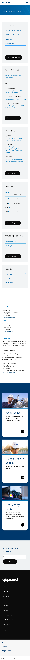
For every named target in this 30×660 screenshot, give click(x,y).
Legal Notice (6, 651)
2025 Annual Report (10, 241)
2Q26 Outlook (8, 39)
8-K (9, 199)
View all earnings (12, 57)
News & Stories (7, 615)
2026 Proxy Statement (11, 246)
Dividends (7, 278)
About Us (5, 587)
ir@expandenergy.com (8, 318)
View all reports (11, 256)
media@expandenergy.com (10, 331)
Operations (6, 591)
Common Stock (9, 274)
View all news (11, 173)
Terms (4, 647)
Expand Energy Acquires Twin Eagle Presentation (13, 77)
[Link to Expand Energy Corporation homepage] (6, 2)
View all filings (11, 223)
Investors (5, 601)
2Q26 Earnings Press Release (13, 31)
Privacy (4, 643)
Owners (5, 605)
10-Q (9, 207)
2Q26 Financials (9, 43)
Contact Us (6, 624)
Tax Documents (9, 282)
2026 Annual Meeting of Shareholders (15, 99)
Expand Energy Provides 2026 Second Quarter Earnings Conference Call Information (15, 161)
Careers (5, 610)
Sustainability (7, 596)
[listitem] (3, 630)
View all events (11, 118)
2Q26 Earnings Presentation (12, 35)
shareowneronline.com (8, 372)
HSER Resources (8, 620)
